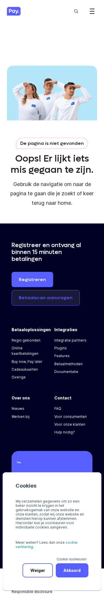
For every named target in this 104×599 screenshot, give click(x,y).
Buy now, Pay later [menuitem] (27, 361)
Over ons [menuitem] (21, 397)
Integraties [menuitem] (65, 329)
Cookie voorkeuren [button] (72, 558)
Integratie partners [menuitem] (70, 340)
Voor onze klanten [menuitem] (69, 424)
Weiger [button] (37, 570)
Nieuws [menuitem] (18, 408)
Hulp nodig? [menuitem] (64, 432)
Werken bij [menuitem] (20, 416)
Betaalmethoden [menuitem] (68, 364)
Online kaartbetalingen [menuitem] (25, 351)
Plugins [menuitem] (60, 348)
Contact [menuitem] (62, 397)
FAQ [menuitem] (57, 408)
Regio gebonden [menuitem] (26, 340)
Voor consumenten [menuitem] (70, 416)
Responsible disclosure (32, 591)
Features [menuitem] (62, 356)
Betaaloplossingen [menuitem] (31, 329)
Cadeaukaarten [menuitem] (25, 369)
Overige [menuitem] (19, 377)
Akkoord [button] (72, 570)
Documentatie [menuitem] (66, 371)
